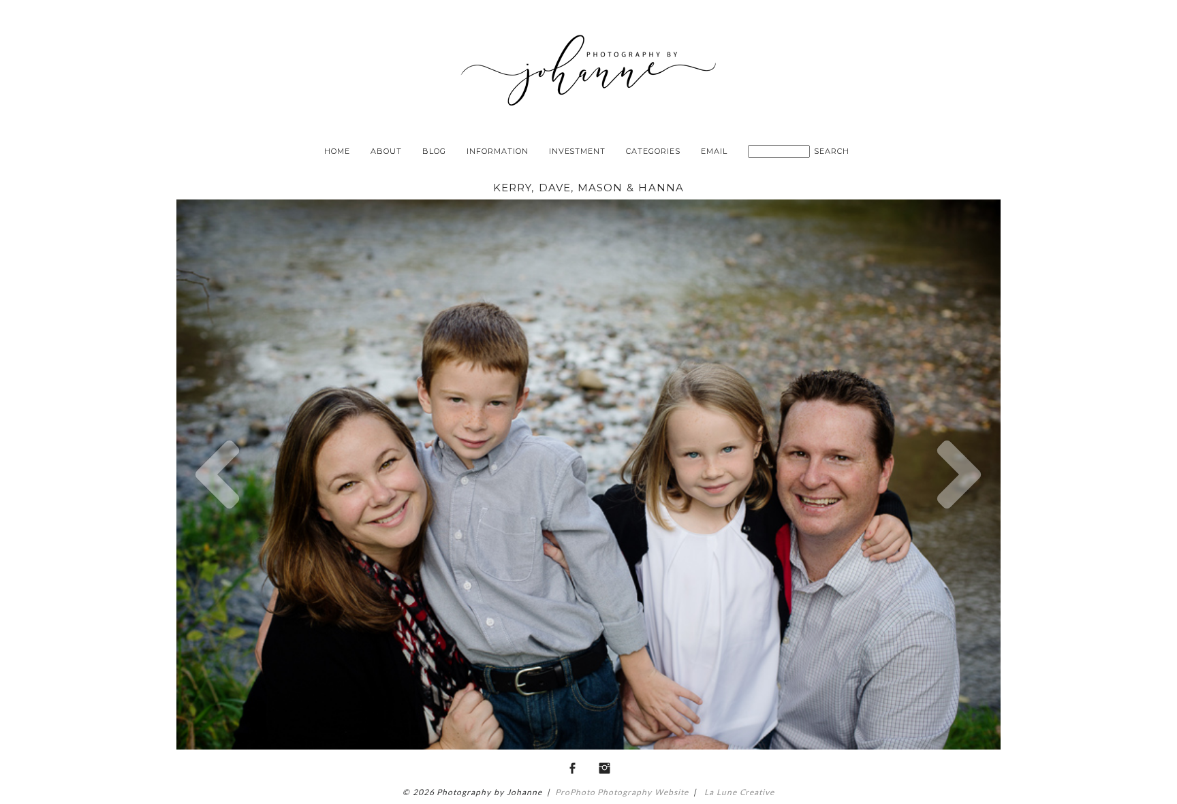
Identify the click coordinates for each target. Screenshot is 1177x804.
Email (714, 151)
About (386, 151)
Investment (577, 151)
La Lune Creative (738, 792)
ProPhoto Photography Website (622, 792)
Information (498, 151)
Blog (434, 151)
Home (337, 151)
